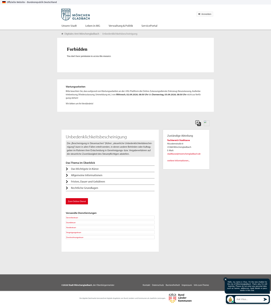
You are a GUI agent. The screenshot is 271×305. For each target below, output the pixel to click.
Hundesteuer (71, 227)
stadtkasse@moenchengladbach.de (184, 153)
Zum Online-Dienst (77, 201)
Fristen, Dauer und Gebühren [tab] (88, 181)
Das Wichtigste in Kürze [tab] (85, 168)
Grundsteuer (71, 222)
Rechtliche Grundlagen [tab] (84, 188)
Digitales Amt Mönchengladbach (82, 33)
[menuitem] (69, 25)
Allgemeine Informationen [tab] (86, 175)
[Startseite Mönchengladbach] (75, 13)
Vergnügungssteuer (73, 232)
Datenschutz (158, 285)
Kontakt (146, 285)
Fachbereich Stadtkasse (178, 140)
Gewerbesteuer (72, 217)
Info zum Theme (201, 285)
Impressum (187, 285)
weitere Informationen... (178, 160)
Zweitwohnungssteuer (74, 237)
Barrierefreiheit (173, 285)
